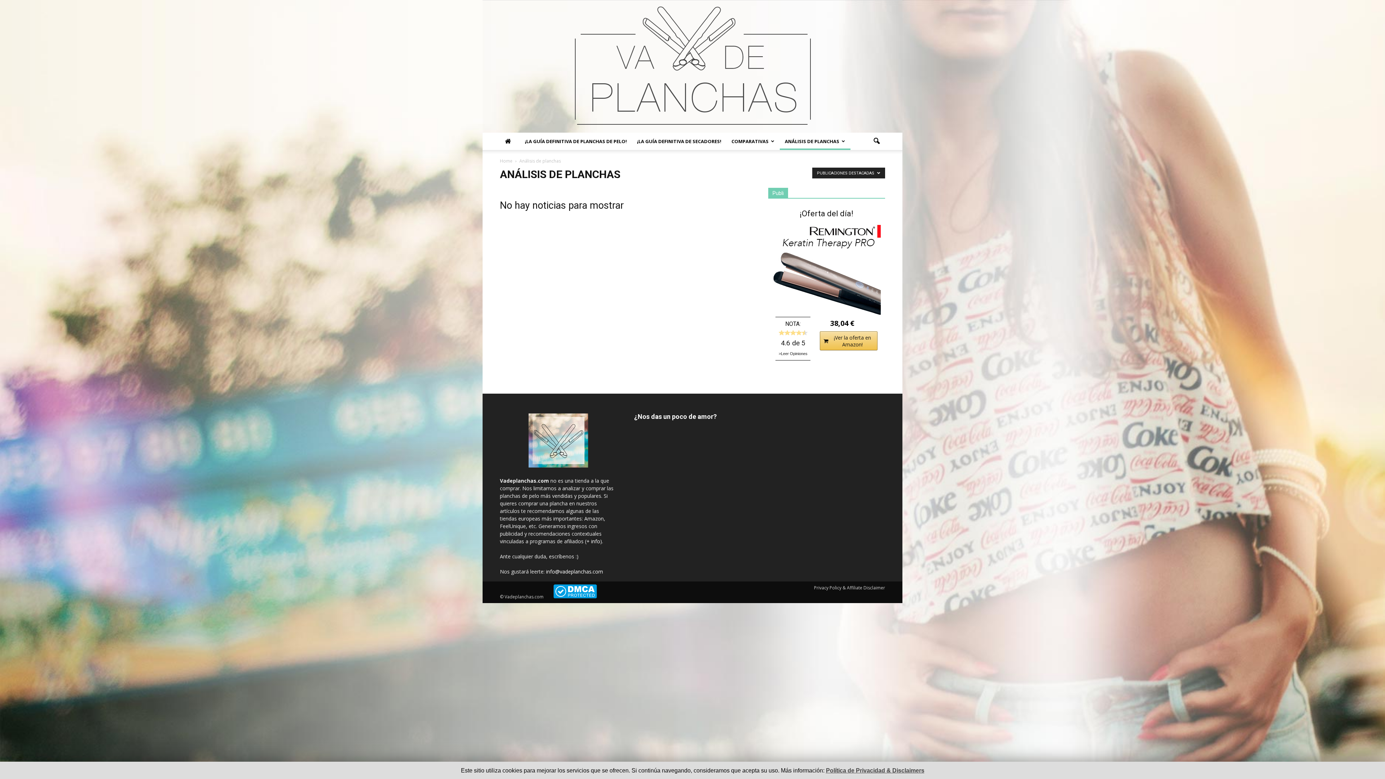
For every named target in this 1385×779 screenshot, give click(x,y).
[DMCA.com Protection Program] (575, 597)
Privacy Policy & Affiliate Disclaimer (849, 588)
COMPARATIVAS (750, 141)
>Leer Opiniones (793, 353)
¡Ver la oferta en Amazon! (852, 341)
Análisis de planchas (812, 141)
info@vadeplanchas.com (574, 571)
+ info (593, 541)
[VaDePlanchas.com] (692, 66)
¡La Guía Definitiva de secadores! (679, 141)
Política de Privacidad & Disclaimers (875, 770)
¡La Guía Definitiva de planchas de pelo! (576, 141)
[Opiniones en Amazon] (793, 333)
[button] (876, 141)
